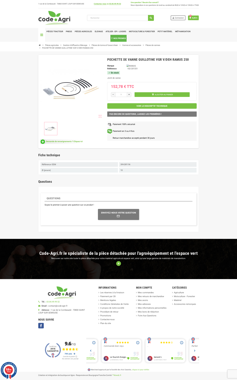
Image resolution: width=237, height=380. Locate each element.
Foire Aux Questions (147, 315)
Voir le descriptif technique (151, 106)
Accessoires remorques (185, 304)
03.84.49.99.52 (115, 4)
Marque (110, 66)
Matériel (177, 300)
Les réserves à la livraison (112, 292)
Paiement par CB (107, 296)
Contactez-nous (100, 4)
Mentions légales (108, 300)
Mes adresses (144, 304)
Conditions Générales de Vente (114, 304)
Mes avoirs (143, 300)
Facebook (41, 325)
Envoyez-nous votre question (118, 212)
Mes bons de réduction (148, 312)
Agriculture (179, 292)
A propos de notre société (112, 308)
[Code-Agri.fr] (54, 17)
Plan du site (105, 323)
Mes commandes (146, 292)
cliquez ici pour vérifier (140, 370)
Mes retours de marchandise (151, 296)
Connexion (178, 18)
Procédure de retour (109, 312)
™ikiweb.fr (116, 375)
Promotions (105, 315)
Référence (112, 68)
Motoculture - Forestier (184, 296)
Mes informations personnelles (152, 308)
